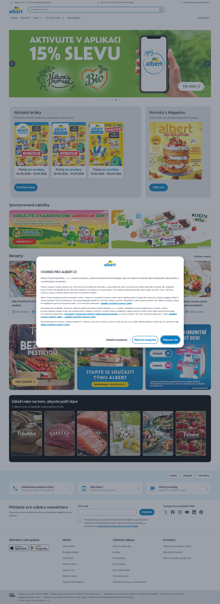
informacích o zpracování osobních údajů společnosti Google (90, 314)
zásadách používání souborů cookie (116, 303)
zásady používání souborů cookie (55, 325)
